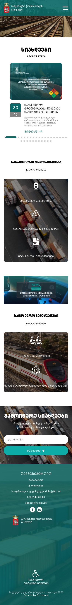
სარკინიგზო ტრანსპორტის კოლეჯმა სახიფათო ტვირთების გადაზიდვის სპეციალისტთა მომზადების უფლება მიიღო (42, 109)
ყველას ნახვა (36, 56)
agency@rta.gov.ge (36, 503)
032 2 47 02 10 (36, 497)
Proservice (43, 595)
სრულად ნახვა (36, 170)
